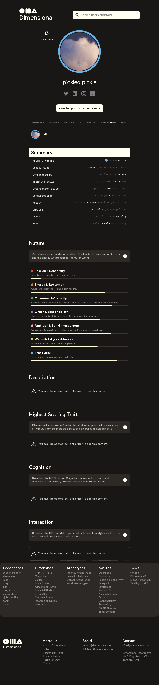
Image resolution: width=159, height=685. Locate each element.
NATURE (54, 123)
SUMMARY (38, 123)
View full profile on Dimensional (80, 108)
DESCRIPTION (72, 123)
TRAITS (91, 123)
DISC (124, 123)
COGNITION (108, 123)
